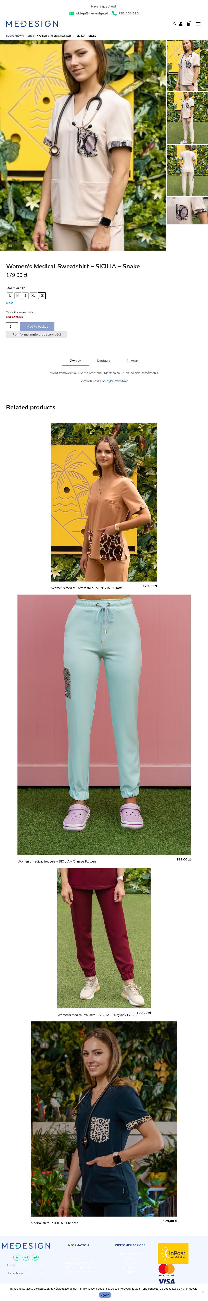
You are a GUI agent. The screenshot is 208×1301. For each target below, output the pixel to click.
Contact (130, 1272)
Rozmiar (13, 288)
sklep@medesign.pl (31, 1265)
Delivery (130, 1258)
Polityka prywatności (78, 1263)
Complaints (130, 1267)
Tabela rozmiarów (130, 1254)
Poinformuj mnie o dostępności (36, 334)
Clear (9, 303)
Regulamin (78, 1258)
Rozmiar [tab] (132, 361)
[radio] (10, 296)
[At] (35, 1257)
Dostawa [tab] (103, 361)
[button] (174, 23)
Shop (30, 36)
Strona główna (15, 36)
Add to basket (37, 326)
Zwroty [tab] (75, 361)
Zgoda (105, 1295)
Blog (78, 1254)
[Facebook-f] (16, 1257)
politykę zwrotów (115, 381)
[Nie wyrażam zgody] (203, 1292)
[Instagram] (26, 1257)
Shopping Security (78, 1267)
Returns (130, 1263)
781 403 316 (34, 1273)
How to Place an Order (78, 1272)
